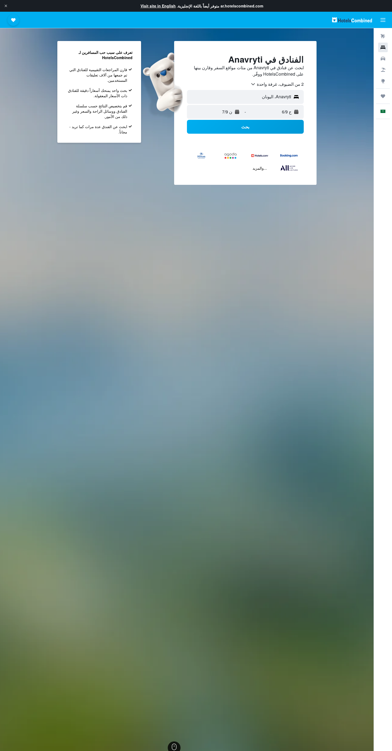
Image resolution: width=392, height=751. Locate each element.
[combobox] (277, 84)
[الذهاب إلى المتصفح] (383, 81)
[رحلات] (383, 96)
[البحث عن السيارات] (383, 58)
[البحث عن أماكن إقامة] (383, 47)
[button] (6, 6)
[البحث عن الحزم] (383, 69)
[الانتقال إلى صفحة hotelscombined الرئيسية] (352, 19)
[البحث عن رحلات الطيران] (383, 36)
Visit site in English (158, 6)
